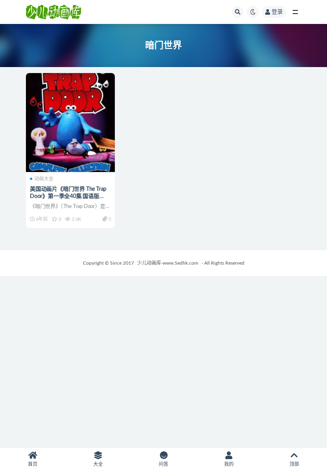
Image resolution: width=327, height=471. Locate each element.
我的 (229, 464)
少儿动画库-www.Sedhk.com (167, 263)
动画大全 (43, 178)
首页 (32, 464)
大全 (98, 464)
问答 (163, 464)
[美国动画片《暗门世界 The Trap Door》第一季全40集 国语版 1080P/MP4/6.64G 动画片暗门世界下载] (70, 122)
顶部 (294, 464)
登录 (277, 12)
